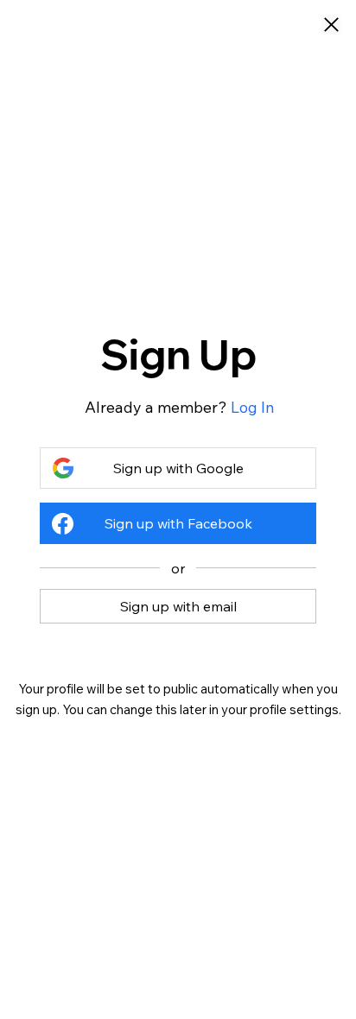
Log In (253, 407)
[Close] (331, 26)
